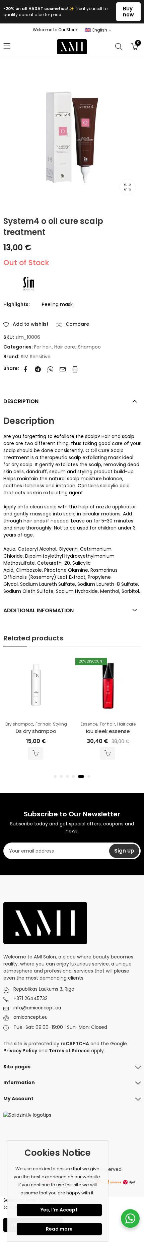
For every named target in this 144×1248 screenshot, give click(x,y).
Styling (60, 724)
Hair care (64, 347)
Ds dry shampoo (36, 731)
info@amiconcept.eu (37, 1008)
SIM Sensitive (36, 356)
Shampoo (89, 347)
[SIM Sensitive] (28, 284)
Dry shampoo (19, 724)
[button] (55, 776)
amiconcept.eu (30, 1017)
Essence (89, 724)
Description (21, 401)
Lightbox (127, 187)
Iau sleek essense (108, 731)
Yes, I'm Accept (59, 1209)
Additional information (38, 610)
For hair (42, 347)
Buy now (128, 11)
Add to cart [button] (35, 753)
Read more (59, 1229)
